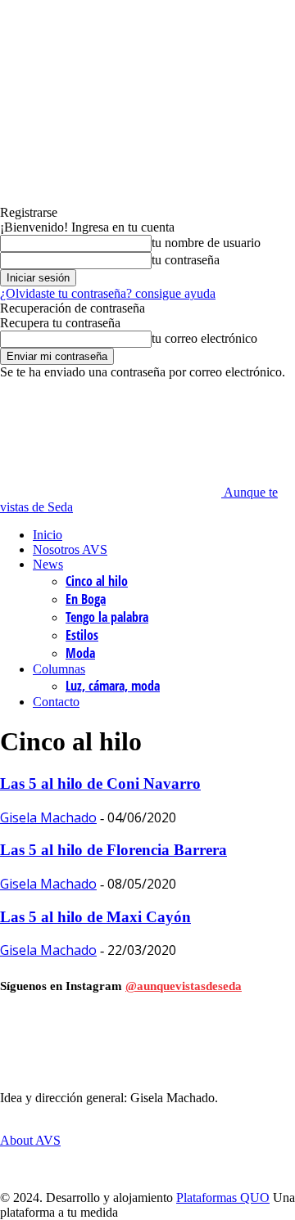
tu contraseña (186, 260)
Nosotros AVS (70, 549)
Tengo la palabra (107, 617)
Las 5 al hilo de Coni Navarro (100, 783)
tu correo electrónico (204, 338)
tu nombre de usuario (206, 243)
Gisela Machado (48, 817)
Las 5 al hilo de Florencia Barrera (113, 849)
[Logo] (57, 414)
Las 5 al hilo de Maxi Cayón (95, 916)
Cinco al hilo (97, 581)
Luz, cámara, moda (113, 686)
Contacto (56, 702)
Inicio (47, 535)
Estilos (82, 635)
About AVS (30, 1140)
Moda (80, 653)
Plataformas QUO (223, 1197)
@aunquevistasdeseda (183, 986)
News (48, 564)
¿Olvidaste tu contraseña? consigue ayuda (108, 293)
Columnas (59, 669)
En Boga (86, 599)
